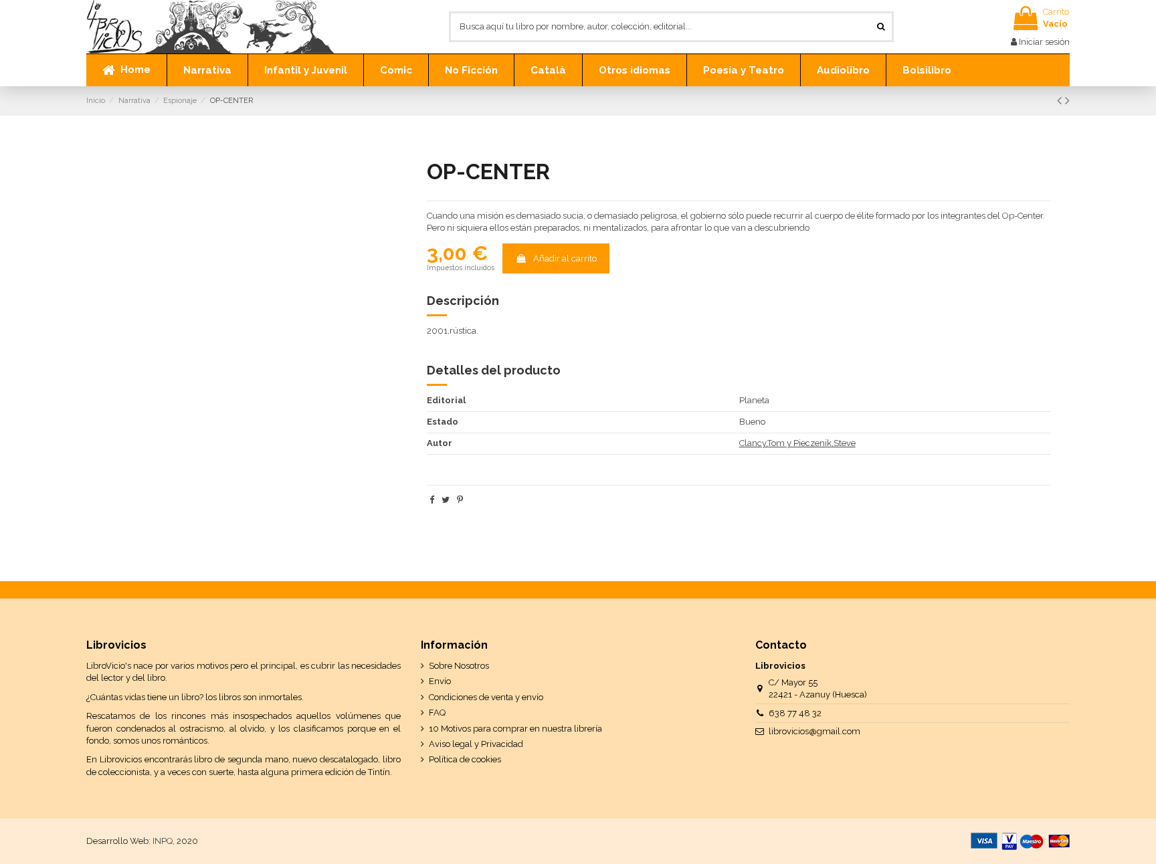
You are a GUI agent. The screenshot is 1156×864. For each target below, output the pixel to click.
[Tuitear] (446, 500)
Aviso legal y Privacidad (476, 744)
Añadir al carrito (565, 258)
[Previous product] (1061, 100)
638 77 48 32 (795, 713)
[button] (207, 70)
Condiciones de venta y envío (486, 697)
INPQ (163, 841)
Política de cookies (465, 759)
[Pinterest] (460, 500)
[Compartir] (431, 500)
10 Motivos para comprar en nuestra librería (515, 729)
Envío (440, 681)
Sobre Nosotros (459, 666)
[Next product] (1067, 100)
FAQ (437, 713)
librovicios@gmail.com (814, 731)
